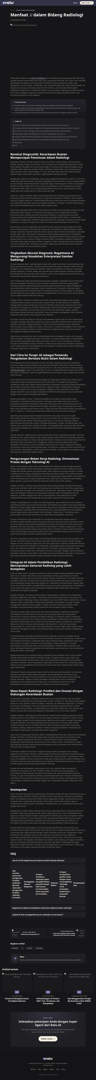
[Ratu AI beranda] (48, 1058)
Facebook (15, 948)
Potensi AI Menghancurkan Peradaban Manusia (17, 999)
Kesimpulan (18, 142)
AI (17, 992)
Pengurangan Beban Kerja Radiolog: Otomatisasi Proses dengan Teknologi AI (39, 134)
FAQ (16, 145)
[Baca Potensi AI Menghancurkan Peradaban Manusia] (17, 982)
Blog (39, 1069)
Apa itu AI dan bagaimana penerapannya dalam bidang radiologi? (38, 860)
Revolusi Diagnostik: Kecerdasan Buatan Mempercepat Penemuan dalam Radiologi (41, 125)
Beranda (12, 10)
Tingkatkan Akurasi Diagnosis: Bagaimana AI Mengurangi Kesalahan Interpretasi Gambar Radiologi (47, 128)
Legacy (45, 1069)
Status (63, 1069)
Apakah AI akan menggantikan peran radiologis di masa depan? (37, 915)
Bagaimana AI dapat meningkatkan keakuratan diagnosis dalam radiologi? (42, 908)
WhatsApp (39, 948)
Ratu (22, 956)
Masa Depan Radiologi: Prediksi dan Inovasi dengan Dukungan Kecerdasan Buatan (42, 140)
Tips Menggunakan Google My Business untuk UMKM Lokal (79, 1001)
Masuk (75, 3)
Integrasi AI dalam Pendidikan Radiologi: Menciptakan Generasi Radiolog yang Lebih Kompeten (45, 137)
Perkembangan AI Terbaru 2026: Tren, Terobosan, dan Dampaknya (48, 1001)
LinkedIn (29, 948)
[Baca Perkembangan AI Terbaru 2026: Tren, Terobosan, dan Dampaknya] (48, 982)
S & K (57, 1069)
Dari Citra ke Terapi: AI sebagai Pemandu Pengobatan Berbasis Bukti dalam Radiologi (42, 131)
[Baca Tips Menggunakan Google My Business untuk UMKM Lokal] (79, 982)
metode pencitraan (17, 370)
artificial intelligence (38, 78)
